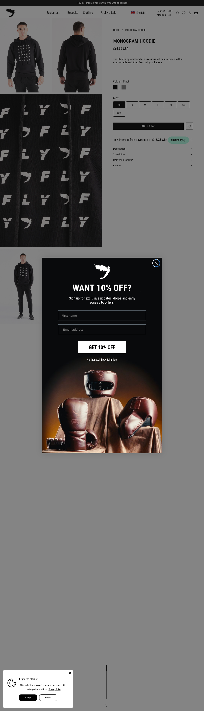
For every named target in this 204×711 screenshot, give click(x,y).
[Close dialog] (156, 263)
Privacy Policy (55, 689)
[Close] (70, 673)
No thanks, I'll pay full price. (102, 359)
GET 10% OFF (102, 347)
